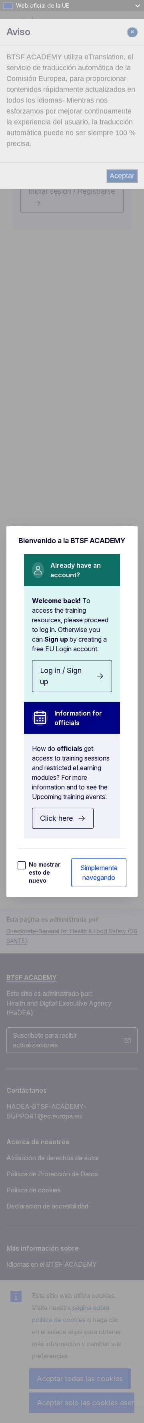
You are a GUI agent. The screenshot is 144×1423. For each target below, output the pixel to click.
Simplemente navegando (99, 872)
